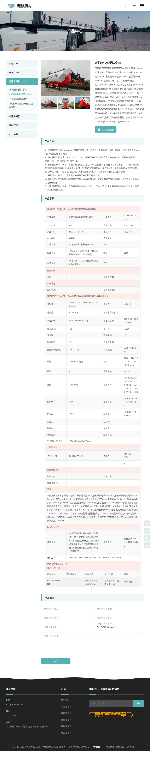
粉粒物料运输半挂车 (18, 89)
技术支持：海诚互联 (115, 747)
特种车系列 (15, 125)
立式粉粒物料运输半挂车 (20, 94)
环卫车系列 (15, 134)
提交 (139, 703)
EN (134, 5)
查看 (126, 252)
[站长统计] (96, 747)
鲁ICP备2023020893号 (79, 747)
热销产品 (13, 64)
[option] (66, 78)
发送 (56, 661)
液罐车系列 (15, 116)
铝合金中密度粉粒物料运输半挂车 (21, 105)
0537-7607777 (12, 715)
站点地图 (131, 747)
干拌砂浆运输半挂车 (18, 99)
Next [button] (88, 78)
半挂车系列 (15, 72)
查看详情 (128, 582)
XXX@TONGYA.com (15, 704)
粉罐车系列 (15, 81)
